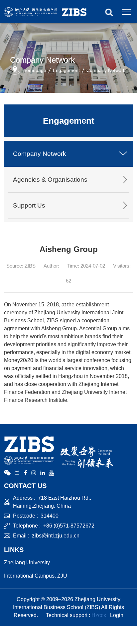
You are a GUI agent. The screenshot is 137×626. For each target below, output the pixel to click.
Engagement (66, 70)
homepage (35, 70)
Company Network (105, 70)
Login (116, 615)
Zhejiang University (27, 562)
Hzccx (98, 615)
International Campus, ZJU (35, 576)
